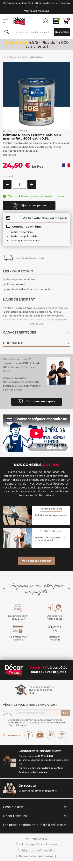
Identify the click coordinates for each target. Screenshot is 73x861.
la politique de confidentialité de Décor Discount (37, 724)
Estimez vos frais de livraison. (30, 258)
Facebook (29, 735)
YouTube (40, 735)
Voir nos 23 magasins (36, 10)
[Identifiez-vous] (45, 20)
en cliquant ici (49, 790)
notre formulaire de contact (47, 768)
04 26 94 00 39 (45, 756)
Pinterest (51, 735)
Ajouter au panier (33, 205)
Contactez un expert (40, 401)
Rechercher (62, 31)
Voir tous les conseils (36, 561)
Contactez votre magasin (32, 772)
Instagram (62, 735)
